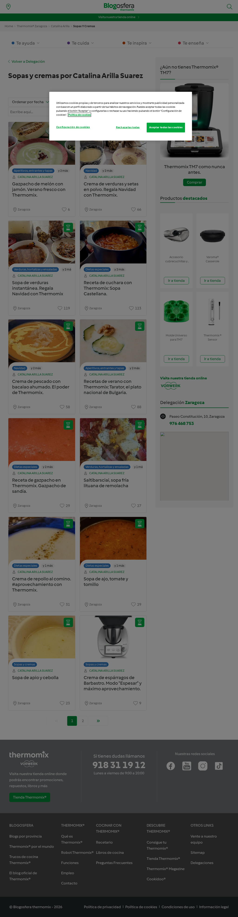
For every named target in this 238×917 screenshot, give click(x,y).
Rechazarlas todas (128, 127)
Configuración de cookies (73, 127)
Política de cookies (79, 114)
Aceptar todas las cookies (165, 127)
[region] (120, 116)
